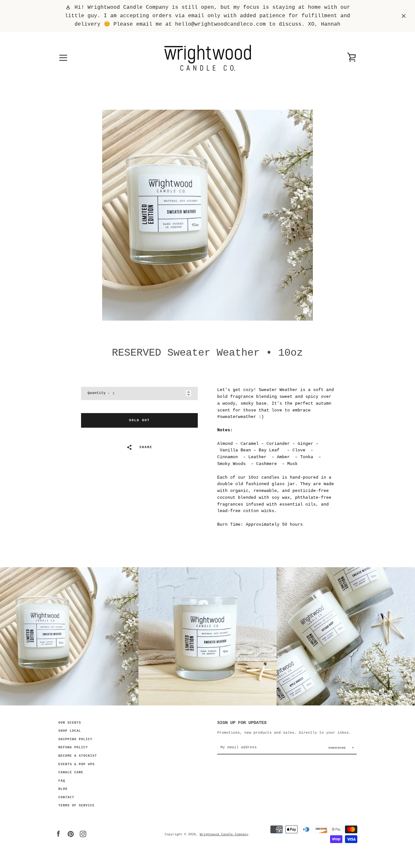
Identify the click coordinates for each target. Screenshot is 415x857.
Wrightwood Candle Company (224, 834)
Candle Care (70, 772)
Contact (66, 797)
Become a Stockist (77, 756)
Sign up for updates (242, 722)
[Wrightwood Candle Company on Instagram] (83, 834)
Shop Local (69, 731)
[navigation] (63, 58)
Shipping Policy (75, 739)
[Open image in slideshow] (207, 215)
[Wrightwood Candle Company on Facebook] (58, 834)
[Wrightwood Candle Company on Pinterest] (70, 834)
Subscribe (338, 747)
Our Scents (69, 723)
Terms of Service (76, 805)
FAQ (61, 781)
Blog (62, 789)
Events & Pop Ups (76, 764)
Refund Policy (73, 747)
